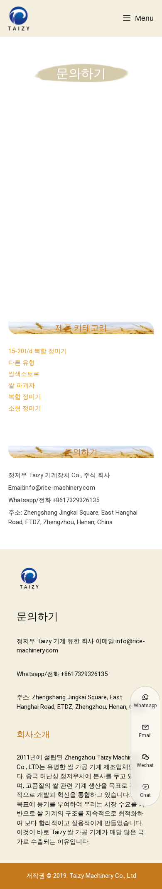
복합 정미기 (24, 397)
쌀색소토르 (23, 374)
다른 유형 (21, 362)
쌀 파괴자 (21, 385)
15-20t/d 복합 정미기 (37, 351)
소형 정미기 (24, 408)
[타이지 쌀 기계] (20, 18)
